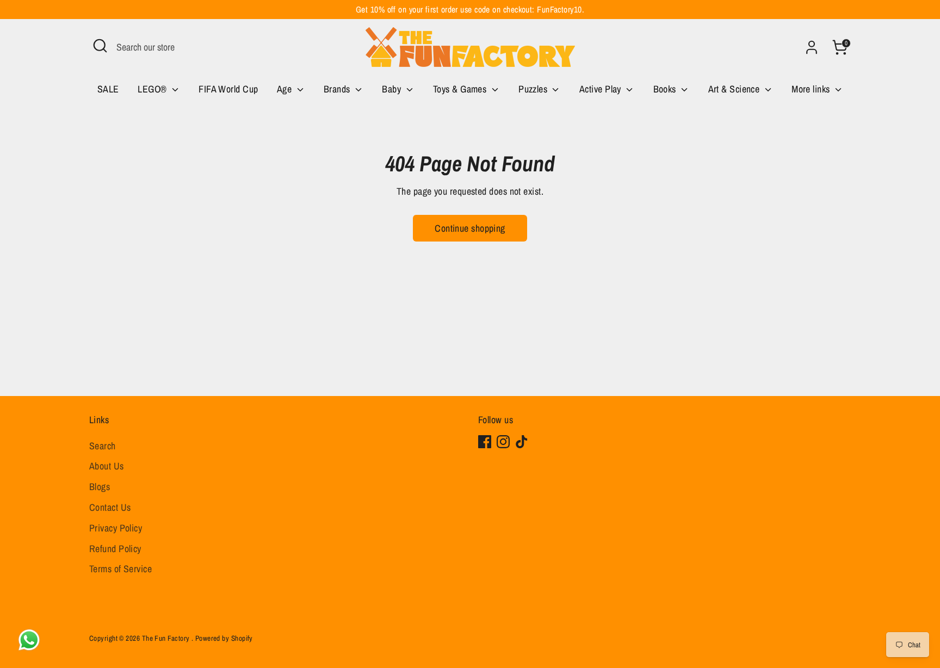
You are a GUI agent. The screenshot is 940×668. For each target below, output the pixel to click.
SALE (108, 89)
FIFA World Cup (228, 89)
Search (102, 446)
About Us (106, 466)
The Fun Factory (166, 638)
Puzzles (534, 89)
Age (285, 89)
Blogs (99, 486)
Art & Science (735, 89)
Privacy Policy (115, 528)
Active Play (601, 89)
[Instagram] (503, 441)
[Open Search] (100, 46)
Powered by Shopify (224, 638)
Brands (338, 89)
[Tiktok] (521, 441)
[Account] (811, 47)
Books (666, 89)
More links (811, 89)
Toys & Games (461, 89)
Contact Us (110, 507)
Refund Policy (115, 548)
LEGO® (153, 89)
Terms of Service (120, 569)
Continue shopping (470, 228)
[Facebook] (484, 441)
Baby (392, 89)
